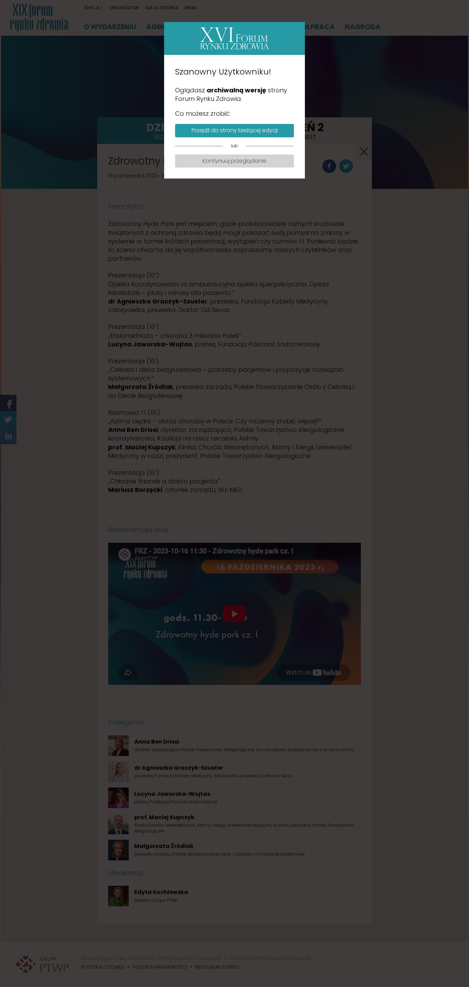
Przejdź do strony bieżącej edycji (235, 130)
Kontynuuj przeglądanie (234, 161)
